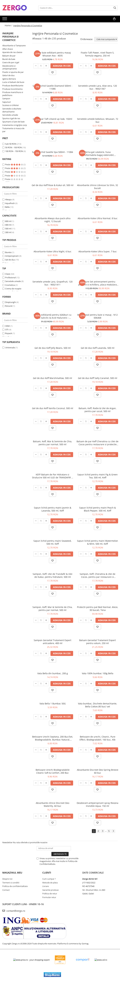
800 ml (8, 221)
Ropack (8, 333)
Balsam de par (8, 55)
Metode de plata (50, 882)
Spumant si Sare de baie (13, 121)
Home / (9, 25)
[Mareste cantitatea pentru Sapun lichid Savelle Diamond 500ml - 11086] (46, 98)
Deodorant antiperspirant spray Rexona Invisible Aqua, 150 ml (97, 804)
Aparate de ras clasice (12, 52)
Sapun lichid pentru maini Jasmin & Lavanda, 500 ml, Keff (52, 509)
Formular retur (49, 897)
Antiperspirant (12, 255)
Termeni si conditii (10, 882)
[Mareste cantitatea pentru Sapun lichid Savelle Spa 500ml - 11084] (46, 165)
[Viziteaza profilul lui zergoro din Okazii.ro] (60, 959)
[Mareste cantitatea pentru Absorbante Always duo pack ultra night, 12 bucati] (46, 231)
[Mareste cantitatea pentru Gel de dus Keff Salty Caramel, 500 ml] (91, 388)
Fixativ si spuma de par (13, 72)
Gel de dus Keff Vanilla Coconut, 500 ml (52, 408)
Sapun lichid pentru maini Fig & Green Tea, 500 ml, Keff (97, 476)
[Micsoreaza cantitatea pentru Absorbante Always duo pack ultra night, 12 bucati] (35, 231)
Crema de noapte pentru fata (13, 290)
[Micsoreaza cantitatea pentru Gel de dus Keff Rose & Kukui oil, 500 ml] (35, 198)
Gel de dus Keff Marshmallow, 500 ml (52, 378)
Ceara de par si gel (10, 62)
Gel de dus (10, 259)
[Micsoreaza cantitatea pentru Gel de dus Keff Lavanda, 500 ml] (80, 358)
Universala (10, 347)
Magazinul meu (12, 872)
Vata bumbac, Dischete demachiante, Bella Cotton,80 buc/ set (97, 705)
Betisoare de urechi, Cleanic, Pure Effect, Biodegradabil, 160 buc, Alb (97, 738)
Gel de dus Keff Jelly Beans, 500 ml (53, 347)
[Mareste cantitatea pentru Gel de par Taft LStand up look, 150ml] (46, 132)
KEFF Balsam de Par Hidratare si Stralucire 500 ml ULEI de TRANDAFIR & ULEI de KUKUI (52, 476)
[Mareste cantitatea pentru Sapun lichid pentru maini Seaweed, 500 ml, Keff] (46, 553)
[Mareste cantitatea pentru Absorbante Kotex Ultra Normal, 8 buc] (91, 231)
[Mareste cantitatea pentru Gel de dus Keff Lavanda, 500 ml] (91, 358)
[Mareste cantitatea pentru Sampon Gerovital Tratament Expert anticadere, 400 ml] (46, 653)
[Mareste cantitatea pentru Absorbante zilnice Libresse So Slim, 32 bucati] (91, 198)
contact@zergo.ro (15, 910)
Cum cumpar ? (49, 878)
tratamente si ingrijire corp (14, 125)
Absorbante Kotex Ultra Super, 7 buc (97, 251)
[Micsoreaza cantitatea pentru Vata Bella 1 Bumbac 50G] (35, 716)
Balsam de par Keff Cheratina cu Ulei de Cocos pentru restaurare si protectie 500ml (97, 443)
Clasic (7, 273)
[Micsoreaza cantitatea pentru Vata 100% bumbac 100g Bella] (80, 683)
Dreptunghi (10, 302)
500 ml (8, 228)
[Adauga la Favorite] (52, 72)
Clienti (46, 872)
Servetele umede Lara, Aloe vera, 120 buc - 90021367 (97, 87)
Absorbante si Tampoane (14, 45)
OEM (7, 326)
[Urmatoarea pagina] (113, 831)
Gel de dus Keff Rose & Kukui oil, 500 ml (52, 185)
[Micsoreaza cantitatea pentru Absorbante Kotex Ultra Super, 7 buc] (80, 261)
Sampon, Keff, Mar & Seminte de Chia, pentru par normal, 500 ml (52, 609)
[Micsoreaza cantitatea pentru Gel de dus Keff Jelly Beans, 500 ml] (35, 358)
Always (8, 199)
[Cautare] (115, 7)
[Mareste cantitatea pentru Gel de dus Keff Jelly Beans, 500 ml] (46, 358)
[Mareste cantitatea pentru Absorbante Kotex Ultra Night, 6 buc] (46, 261)
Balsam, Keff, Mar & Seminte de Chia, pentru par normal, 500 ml (52, 443)
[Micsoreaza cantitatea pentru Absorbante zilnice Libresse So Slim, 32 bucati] (80, 198)
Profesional (10, 277)
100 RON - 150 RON (14, 151)
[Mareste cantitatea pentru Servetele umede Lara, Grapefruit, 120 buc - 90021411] (46, 294)
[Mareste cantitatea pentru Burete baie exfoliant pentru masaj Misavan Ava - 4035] (46, 65)
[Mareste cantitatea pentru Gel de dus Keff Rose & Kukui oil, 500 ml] (46, 198)
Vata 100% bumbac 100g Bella (97, 673)
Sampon (6, 98)
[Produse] (5, 19)
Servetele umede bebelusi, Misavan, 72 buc (97, 120)
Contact (6, 890)
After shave (7, 49)
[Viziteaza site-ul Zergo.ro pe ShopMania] (52, 974)
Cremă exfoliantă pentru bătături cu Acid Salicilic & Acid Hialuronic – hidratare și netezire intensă (52, 316)
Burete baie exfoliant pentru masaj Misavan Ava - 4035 (52, 54)
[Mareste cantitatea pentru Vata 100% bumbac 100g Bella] (91, 683)
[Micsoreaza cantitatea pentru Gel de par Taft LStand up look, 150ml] (35, 132)
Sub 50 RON (10, 143)
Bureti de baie (8, 59)
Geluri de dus (8, 75)
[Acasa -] (18, 7)
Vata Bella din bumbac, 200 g (52, 673)
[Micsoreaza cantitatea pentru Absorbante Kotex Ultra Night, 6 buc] (35, 261)
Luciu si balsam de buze (13, 82)
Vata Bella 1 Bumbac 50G (53, 703)
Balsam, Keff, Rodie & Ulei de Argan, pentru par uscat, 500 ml (97, 410)
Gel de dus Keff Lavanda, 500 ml (97, 347)
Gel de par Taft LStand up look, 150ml (52, 118)
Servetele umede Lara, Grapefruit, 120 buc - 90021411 (52, 283)
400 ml (8, 224)
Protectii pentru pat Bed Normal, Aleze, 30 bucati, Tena (97, 609)
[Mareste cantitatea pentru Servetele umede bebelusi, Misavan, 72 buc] (91, 132)
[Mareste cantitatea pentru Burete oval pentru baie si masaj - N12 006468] (91, 327)
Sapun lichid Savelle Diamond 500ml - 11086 (52, 87)
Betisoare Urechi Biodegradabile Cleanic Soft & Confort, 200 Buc (53, 771)
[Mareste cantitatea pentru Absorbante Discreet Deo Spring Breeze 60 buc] (91, 783)
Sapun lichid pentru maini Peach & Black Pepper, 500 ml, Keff (97, 509)
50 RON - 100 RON (13, 147)
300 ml (8, 232)
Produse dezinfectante (12, 85)
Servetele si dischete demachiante (11, 110)
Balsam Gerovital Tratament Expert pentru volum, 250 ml (97, 642)
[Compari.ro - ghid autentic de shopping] (82, 959)
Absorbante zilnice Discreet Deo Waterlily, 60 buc (52, 804)
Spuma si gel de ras (11, 118)
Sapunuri (6, 102)
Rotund (8, 306)
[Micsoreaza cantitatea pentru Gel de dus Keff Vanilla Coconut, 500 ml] (35, 421)
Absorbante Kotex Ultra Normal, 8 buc (98, 218)
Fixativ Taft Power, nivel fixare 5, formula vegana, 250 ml (97, 54)
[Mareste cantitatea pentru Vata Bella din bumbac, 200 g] (46, 683)
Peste (8, 164)
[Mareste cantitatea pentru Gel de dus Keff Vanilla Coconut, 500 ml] (46, 421)
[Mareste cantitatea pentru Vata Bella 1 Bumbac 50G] (46, 716)
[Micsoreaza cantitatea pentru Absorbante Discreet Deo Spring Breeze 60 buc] (80, 783)
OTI (6, 329)
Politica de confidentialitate (15, 886)
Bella (7, 207)
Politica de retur (49, 893)
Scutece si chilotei (10, 105)
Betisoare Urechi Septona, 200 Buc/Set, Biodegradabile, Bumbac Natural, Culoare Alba (52, 738)
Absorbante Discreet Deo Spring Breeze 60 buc (97, 771)
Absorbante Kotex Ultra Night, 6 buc (52, 251)
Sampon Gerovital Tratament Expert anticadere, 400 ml (52, 642)
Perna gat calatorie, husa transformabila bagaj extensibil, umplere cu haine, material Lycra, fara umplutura (98, 153)
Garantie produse (50, 890)
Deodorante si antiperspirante (9, 67)
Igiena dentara (9, 78)
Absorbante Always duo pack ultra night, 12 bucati (52, 220)
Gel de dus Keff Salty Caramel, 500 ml (97, 378)
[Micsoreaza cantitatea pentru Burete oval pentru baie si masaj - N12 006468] (80, 327)
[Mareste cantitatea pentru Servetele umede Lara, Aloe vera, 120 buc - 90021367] (91, 98)
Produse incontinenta (12, 89)
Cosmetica (10, 285)
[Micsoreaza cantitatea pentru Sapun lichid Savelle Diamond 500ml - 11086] (35, 98)
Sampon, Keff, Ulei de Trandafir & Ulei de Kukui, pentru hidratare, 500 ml (52, 575)
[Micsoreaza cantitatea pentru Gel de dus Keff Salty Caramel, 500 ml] (80, 388)
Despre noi (7, 878)
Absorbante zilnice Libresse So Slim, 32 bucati (97, 187)
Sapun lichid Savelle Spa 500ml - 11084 (52, 152)
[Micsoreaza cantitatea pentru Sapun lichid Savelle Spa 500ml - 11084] (35, 165)
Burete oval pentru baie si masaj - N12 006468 (97, 316)
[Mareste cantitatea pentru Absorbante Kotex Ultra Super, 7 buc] (91, 261)
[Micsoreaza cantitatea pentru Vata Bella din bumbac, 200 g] (35, 683)
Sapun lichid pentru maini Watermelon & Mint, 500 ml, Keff (97, 542)
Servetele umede (10, 114)
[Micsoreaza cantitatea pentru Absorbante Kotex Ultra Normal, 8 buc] (80, 231)
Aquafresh (10, 203)
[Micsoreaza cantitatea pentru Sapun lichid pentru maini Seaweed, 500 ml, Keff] (35, 553)
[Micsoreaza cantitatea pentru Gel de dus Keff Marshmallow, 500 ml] (35, 388)
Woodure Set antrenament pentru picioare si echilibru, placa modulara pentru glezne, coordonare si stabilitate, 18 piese (97, 283)
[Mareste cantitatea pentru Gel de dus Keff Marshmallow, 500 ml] (46, 388)
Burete (8, 252)
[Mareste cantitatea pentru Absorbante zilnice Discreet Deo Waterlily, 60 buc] (46, 816)
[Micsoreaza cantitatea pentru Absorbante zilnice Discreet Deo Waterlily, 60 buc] (35, 816)
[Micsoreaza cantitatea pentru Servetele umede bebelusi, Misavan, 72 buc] (80, 132)
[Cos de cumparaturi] (114, 19)
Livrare (45, 886)
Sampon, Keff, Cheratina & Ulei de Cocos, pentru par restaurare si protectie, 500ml (97, 575)
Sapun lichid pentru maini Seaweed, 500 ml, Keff (52, 542)
